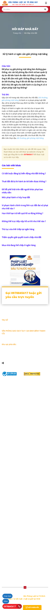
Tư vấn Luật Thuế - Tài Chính (15, 567)
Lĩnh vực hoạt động (11, 414)
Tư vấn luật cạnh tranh (13, 540)
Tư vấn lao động (10, 532)
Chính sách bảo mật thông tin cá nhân (19, 426)
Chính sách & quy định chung (16, 430)
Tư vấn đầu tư (9, 536)
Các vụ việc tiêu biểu (12, 422)
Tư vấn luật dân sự (11, 556)
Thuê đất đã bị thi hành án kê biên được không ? (24, 181)
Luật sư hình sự (10, 487)
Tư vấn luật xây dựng (12, 548)
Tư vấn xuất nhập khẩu (13, 544)
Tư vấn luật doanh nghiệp (14, 563)
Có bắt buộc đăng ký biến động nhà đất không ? (24, 173)
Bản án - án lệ (9, 452)
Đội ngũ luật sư (10, 418)
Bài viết (7, 441)
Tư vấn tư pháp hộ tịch (13, 559)
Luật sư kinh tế (10, 471)
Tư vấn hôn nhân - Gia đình (15, 525)
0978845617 (28, 154)
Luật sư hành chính (11, 490)
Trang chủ (17, 33)
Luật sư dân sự (10, 483)
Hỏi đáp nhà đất (30, 33)
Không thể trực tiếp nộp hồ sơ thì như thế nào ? (24, 221)
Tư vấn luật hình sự (11, 552)
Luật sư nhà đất (10, 467)
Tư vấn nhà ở (9, 528)
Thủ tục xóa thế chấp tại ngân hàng (18, 229)
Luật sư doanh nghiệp (12, 463)
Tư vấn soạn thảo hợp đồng (15, 502)
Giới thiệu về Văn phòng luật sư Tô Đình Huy (22, 410)
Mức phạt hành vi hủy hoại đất (16, 197)
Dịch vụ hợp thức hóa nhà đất (16, 506)
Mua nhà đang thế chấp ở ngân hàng (19, 245)
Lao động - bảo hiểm (12, 475)
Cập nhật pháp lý (11, 449)
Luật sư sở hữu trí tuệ (12, 494)
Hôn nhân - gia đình (12, 479)
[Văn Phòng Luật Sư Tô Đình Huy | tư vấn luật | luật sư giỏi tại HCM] (20, 3)
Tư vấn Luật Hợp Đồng (13, 571)
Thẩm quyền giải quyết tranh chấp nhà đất (21, 237)
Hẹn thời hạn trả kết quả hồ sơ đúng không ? (22, 213)
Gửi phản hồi (33, 607)
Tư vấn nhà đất (10, 521)
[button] (25, 587)
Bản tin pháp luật (11, 445)
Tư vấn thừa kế (10, 517)
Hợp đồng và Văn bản (12, 498)
